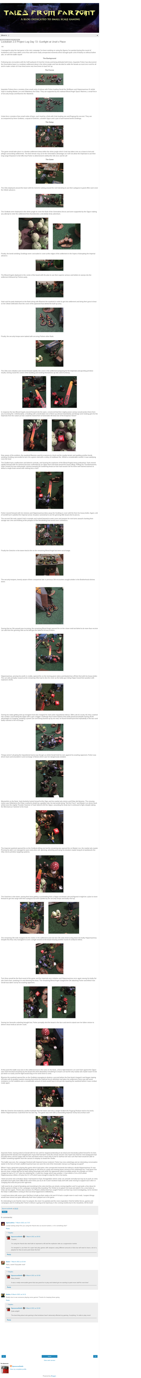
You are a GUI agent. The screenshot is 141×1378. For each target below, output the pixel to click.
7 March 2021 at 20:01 (32, 1236)
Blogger (53, 1376)
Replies (10, 1233)
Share (4, 1212)
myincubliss (10, 1222)
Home (49, 1356)
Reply (8, 1228)
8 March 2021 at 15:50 (32, 1275)
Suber (8, 1261)
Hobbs (8, 1294)
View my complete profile (18, 1369)
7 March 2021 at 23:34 (18, 1261)
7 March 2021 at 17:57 (22, 1222)
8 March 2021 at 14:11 (18, 1294)
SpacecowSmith (16, 1236)
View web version (49, 1360)
